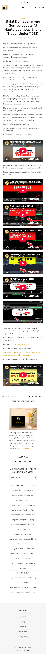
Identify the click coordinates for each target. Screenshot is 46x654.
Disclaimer (23, 631)
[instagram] (24, 2)
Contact (23, 627)
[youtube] (27, 2)
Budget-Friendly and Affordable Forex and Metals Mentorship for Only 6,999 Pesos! (23, 553)
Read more (25, 448)
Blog (23, 18)
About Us (23, 617)
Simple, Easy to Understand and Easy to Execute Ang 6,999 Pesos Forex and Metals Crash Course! (23, 510)
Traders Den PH (10, 396)
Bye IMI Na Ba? (23, 573)
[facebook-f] (18, 2)
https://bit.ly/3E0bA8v (21, 344)
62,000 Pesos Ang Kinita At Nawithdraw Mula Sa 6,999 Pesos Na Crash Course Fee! (23, 495)
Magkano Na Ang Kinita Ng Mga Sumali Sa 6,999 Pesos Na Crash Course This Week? (23, 524)
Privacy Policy (23, 636)
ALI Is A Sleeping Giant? (23, 534)
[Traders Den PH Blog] (4, 7)
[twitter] (21, 2)
